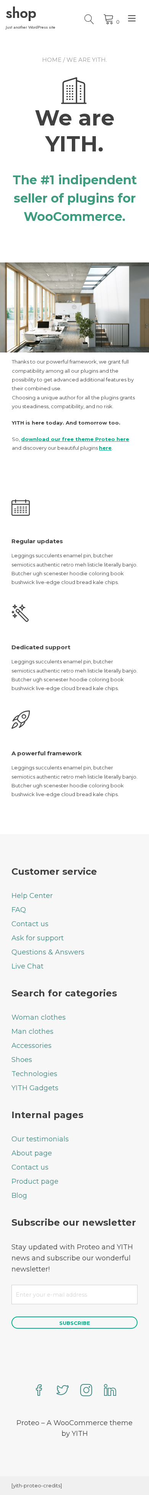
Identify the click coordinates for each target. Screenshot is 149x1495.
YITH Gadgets (34, 1088)
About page (31, 1153)
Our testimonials (40, 1139)
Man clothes (32, 1031)
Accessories (31, 1045)
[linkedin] (110, 1391)
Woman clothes (38, 1017)
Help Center (32, 896)
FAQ (18, 910)
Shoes (21, 1060)
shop (21, 13)
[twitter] (63, 1391)
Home (52, 59)
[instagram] (86, 1391)
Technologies (34, 1074)
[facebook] (39, 1391)
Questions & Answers (47, 952)
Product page (34, 1181)
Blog (19, 1195)
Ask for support (37, 938)
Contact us (30, 924)
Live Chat (27, 966)
